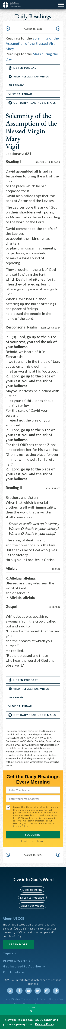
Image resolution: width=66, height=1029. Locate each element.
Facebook (19, 991)
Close (32, 1007)
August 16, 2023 (57, 28)
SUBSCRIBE (33, 834)
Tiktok (56, 991)
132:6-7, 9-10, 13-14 (50, 327)
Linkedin (37, 991)
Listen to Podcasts (32, 897)
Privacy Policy (44, 1024)
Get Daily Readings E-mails (34, 102)
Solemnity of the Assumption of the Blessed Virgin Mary (32, 43)
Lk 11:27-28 (54, 607)
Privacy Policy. (20, 826)
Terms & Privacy (36, 840)
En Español (17, 85)
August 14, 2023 (8, 28)
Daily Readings (32, 889)
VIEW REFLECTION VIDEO (31, 76)
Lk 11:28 (56, 569)
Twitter (10, 991)
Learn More (18, 944)
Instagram (47, 991)
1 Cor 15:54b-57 (52, 488)
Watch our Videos (32, 905)
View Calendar (20, 93)
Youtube (28, 991)
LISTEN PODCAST (25, 67)
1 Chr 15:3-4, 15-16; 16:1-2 (47, 162)
